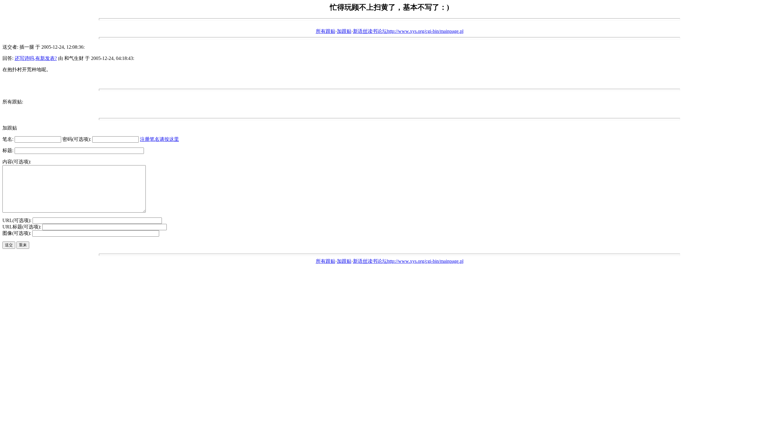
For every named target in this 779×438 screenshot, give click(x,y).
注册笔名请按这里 (159, 139)
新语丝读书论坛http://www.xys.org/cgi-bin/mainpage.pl (408, 31)
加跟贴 (344, 31)
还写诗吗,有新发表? (36, 58)
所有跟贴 (325, 31)
